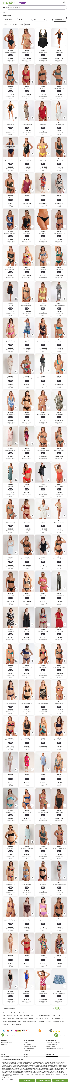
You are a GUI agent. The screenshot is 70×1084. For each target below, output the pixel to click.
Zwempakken (6, 1024)
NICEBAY (5, 1021)
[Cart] (16, 45)
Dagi (32, 1015)
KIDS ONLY (61, 1021)
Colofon (26, 1043)
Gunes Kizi (48, 1021)
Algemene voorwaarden (30, 1046)
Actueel (26, 1056)
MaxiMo (16, 1015)
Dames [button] (5, 24)
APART (41, 1018)
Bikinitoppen (17, 1021)
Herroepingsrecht (50, 1046)
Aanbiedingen (5, 1056)
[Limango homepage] (8, 3)
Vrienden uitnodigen (6, 1043)
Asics (26, 1018)
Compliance (27, 1050)
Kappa (53, 1015)
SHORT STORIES (24, 1015)
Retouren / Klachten (51, 1044)
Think (36, 1018)
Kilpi (4, 1015)
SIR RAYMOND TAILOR (51, 1018)
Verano (55, 1021)
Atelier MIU (11, 1018)
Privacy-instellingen (29, 1048)
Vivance (14, 1024)
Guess (4, 1018)
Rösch (58, 1015)
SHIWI (61, 1018)
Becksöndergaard (45, 1015)
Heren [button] (21, 24)
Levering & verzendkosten (53, 1043)
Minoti (19, 1024)
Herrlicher (9, 1015)
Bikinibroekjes (19, 1018)
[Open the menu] (4, 7)
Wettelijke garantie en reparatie (54, 1048)
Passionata (41, 1021)
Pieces (11, 1021)
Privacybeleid (27, 1044)
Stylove (34, 1021)
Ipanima (31, 1018)
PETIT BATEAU (27, 1021)
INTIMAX (37, 1015)
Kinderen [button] (27, 24)
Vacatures (4, 1044)
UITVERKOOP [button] (13, 24)
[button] (9, 19)
